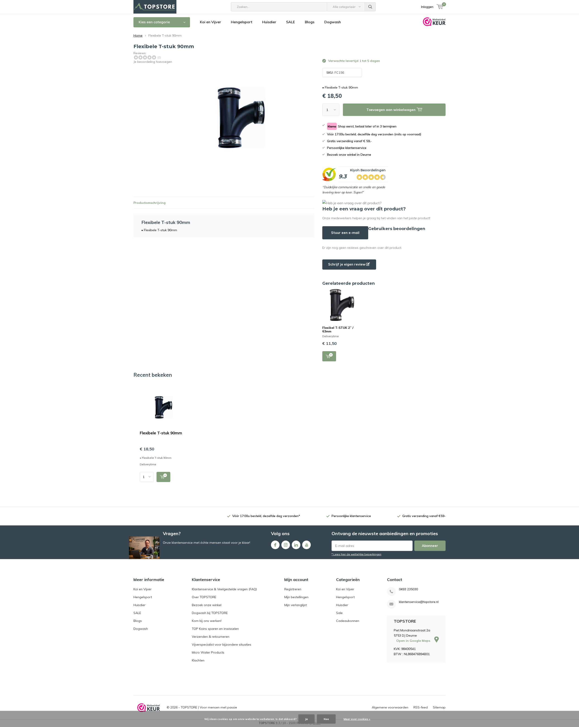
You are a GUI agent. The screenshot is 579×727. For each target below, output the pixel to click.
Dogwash (332, 22)
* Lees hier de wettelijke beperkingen (356, 554)
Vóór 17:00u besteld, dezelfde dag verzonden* (266, 516)
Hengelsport (241, 22)
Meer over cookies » (357, 719)
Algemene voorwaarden (390, 707)
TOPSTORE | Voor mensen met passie (209, 707)
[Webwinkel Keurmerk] (148, 707)
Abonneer (430, 545)
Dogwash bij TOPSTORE (210, 613)
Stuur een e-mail (345, 233)
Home (137, 35)
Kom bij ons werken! (206, 621)
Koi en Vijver (210, 22)
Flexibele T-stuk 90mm (161, 433)
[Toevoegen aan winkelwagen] (163, 477)
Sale (339, 613)
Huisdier (269, 22)
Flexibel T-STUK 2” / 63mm (337, 329)
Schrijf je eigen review (347, 264)
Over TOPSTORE (204, 597)
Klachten (198, 660)
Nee (326, 719)
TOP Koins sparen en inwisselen (215, 629)
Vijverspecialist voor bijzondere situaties (221, 644)
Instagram (285, 545)
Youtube (306, 545)
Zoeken (370, 6)
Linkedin (296, 545)
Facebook (275, 545)
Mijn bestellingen (296, 597)
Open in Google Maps (413, 641)
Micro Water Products (208, 652)
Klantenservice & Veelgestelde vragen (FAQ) (224, 589)
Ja (306, 719)
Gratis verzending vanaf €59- (424, 516)
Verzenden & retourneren (210, 637)
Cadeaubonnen (347, 621)
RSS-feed (420, 707)
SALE (290, 22)
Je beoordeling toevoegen (152, 62)
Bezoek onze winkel (206, 605)
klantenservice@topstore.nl (419, 602)
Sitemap (439, 707)
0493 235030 (408, 589)
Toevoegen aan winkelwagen (329, 356)
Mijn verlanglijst (295, 605)
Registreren (292, 589)
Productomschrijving (149, 203)
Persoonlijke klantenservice (351, 516)
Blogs (309, 22)
